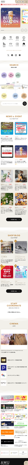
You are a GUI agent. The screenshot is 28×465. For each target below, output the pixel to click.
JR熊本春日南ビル (4, 75)
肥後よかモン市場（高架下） (11, 75)
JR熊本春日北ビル (18, 75)
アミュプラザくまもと (4, 96)
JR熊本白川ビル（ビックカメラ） (24, 95)
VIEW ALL (14, 219)
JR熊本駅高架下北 (15, 96)
